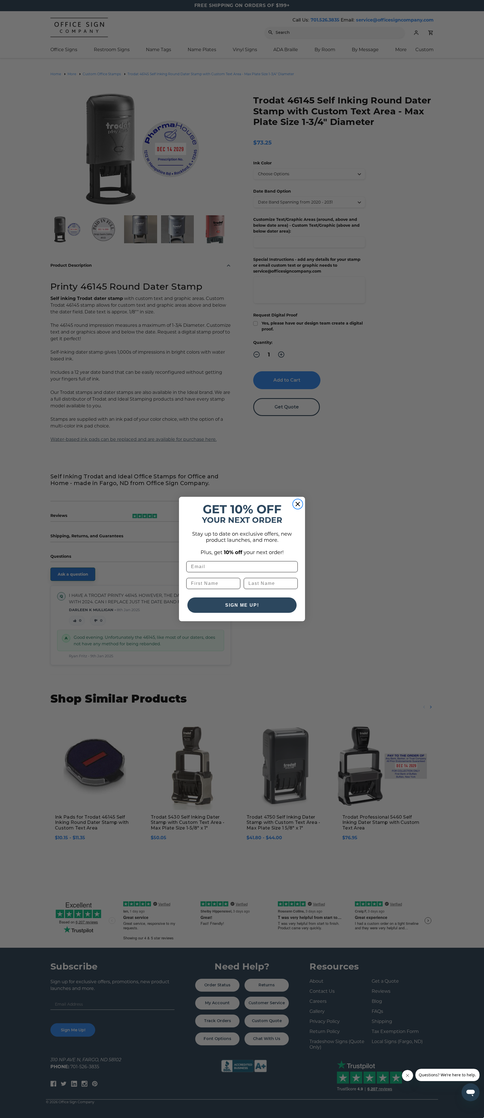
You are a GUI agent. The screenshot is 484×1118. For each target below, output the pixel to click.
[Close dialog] (297, 504)
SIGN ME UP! (242, 605)
